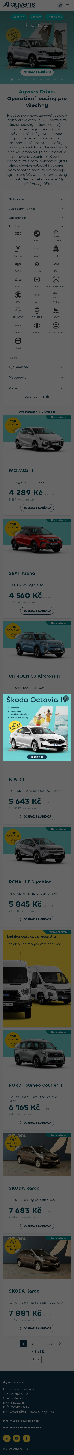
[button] (37, 727)
